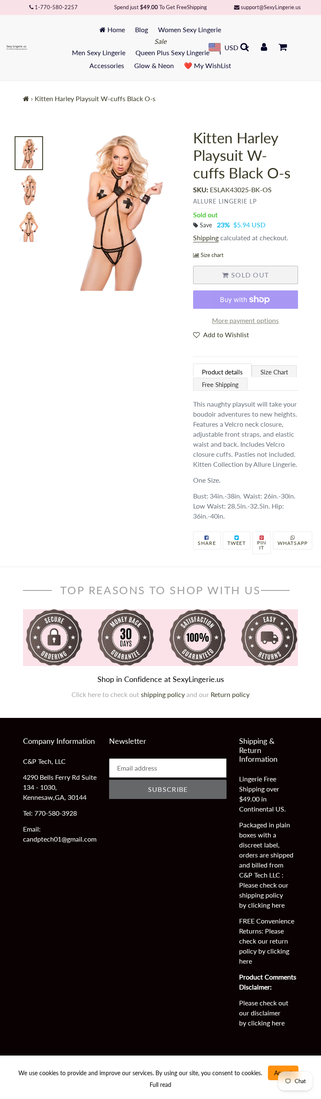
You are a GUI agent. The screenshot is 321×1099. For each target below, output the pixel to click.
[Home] (26, 98)
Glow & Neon (154, 65)
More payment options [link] (245, 320)
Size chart (212, 255)
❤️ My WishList (207, 65)
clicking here (266, 905)
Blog (141, 29)
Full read (160, 1084)
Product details (222, 372)
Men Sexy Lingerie (98, 52)
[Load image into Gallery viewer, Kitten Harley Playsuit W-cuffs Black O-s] (29, 153)
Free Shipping (220, 384)
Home (115, 29)
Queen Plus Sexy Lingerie (172, 52)
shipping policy (163, 694)
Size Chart (274, 372)
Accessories (106, 65)
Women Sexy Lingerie (189, 29)
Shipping (206, 238)
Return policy (230, 694)
